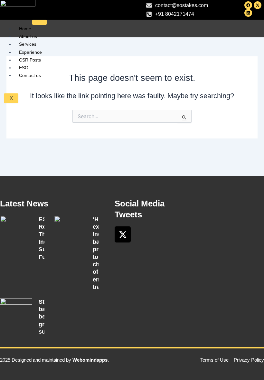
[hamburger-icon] (39, 22)
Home (25, 28)
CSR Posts (30, 59)
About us (28, 36)
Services (27, 44)
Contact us (30, 75)
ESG (23, 67)
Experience (30, 52)
